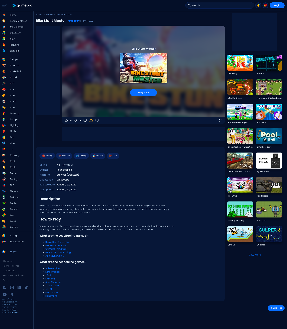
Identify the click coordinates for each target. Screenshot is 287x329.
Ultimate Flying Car (55, 248)
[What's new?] (258, 5)
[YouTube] (4, 295)
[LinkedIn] (19, 288)
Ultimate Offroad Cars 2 (239, 171)
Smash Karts (52, 285)
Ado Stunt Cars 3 (54, 255)
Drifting (83, 155)
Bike (115, 155)
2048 (48, 275)
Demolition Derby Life (57, 242)
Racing (49, 14)
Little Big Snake (235, 98)
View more (254, 255)
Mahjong (50, 278)
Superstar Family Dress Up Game (240, 147)
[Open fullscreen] (220, 120)
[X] (12, 295)
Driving (99, 155)
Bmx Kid (231, 245)
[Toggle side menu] (3, 5)
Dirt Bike (66, 155)
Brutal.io (260, 73)
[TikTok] (26, 288)
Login (277, 5)
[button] (16, 15)
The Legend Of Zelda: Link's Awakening (269, 98)
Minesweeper (52, 271)
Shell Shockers (53, 282)
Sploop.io (261, 220)
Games (39, 14)
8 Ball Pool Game (264, 147)
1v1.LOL (48, 289)
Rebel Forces (262, 196)
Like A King (232, 73)
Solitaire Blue (52, 268)
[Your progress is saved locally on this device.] (91, 120)
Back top (277, 308)
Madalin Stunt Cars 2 (56, 245)
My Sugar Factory (236, 220)
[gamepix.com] (22, 5)
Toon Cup (232, 196)
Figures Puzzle (263, 171)
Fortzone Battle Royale (238, 122)
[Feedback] (97, 120)
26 (79, 120)
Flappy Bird (51, 295)
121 (70, 120)
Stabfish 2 (261, 122)
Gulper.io (261, 245)
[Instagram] (12, 288)
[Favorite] (265, 5)
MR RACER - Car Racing (58, 252)
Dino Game (51, 292)
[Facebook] (4, 288)
